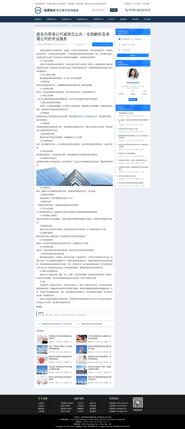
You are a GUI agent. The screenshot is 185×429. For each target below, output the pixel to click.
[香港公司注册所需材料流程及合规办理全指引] (81, 380)
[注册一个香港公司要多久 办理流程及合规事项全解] (42, 349)
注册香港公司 (51, 19)
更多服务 (135, 19)
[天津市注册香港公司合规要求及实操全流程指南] (81, 339)
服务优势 (41, 408)
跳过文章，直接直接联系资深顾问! (102, 44)
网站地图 (146, 4)
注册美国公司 (66, 19)
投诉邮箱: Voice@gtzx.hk (118, 411)
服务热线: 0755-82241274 (118, 403)
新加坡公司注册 (66, 408)
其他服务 (93, 411)
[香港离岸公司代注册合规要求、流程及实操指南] (81, 360)
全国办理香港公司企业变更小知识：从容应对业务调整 (58, 324)
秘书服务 (93, 408)
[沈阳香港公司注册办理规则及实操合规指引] (42, 339)
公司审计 (80, 411)
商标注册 (93, 406)
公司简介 (41, 403)
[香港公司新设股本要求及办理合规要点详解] (81, 349)
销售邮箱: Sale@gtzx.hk (117, 408)
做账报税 (123, 19)
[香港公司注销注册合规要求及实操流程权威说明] (42, 360)
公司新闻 (41, 411)
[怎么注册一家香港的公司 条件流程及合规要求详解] (42, 370)
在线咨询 (127, 4)
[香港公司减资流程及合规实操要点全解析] (42, 380)
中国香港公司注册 (67, 403)
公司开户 (111, 19)
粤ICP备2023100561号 (121, 426)
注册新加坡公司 (82, 19)
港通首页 (38, 19)
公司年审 (80, 406)
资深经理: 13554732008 (118, 406)
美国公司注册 (65, 406)
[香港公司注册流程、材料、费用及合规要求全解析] (81, 370)
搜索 (114, 10)
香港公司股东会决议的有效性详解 (92, 324)
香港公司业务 (48, 25)
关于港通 (137, 4)
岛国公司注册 (65, 411)
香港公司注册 (83, 116)
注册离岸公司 (98, 19)
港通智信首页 (39, 25)
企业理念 (41, 406)
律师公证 (93, 403)
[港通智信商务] (38, 10)
